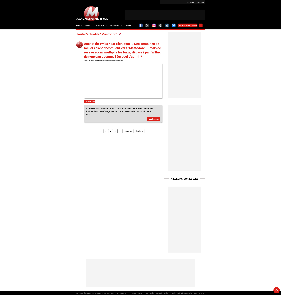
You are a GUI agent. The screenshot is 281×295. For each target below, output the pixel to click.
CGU (195, 293)
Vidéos (87, 26)
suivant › (128, 131)
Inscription (200, 2)
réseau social (118, 61)
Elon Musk (97, 61)
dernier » (139, 131)
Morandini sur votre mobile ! (188, 25)
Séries (128, 26)
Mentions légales (137, 293)
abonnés (111, 61)
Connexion (191, 2)
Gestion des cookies (162, 293)
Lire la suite (154, 119)
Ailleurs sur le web (184, 178)
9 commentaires (90, 101)
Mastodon (104, 61)
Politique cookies (149, 293)
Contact (201, 293)
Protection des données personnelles (181, 293)
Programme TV (116, 26)
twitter (91, 61)
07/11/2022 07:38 (80, 45)
